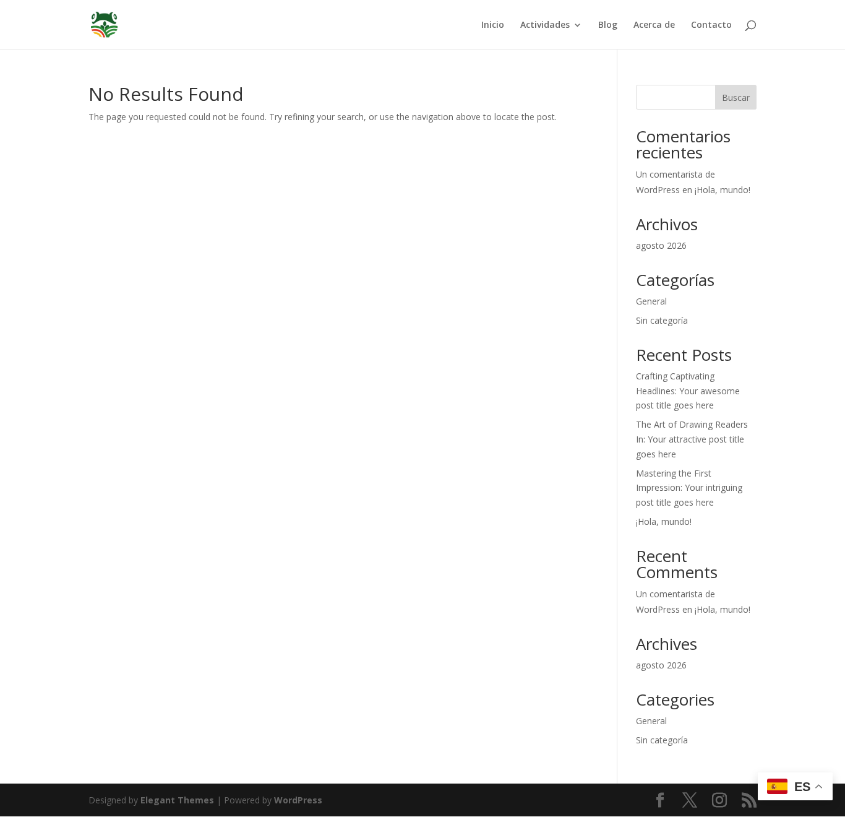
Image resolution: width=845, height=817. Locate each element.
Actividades (545, 25)
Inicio (492, 25)
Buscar (736, 97)
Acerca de (654, 25)
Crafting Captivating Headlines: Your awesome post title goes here (688, 391)
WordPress (298, 800)
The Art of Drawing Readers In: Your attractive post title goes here (692, 439)
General (651, 301)
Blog (607, 25)
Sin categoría (662, 320)
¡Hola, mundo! (722, 190)
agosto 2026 (661, 245)
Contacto (711, 25)
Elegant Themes (177, 800)
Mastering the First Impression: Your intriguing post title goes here (689, 488)
